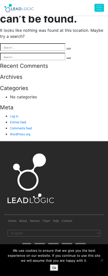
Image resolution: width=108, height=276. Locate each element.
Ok (54, 268)
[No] (101, 260)
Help (56, 221)
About (23, 221)
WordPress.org (20, 134)
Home (12, 221)
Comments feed (21, 128)
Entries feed (18, 122)
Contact (67, 221)
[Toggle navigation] (99, 8)
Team (46, 221)
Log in (14, 116)
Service (34, 221)
